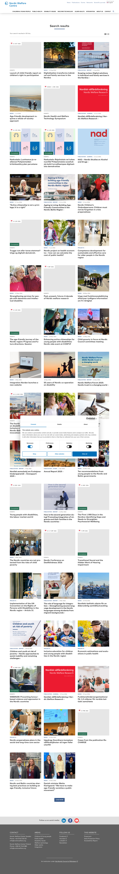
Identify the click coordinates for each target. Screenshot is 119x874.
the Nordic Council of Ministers (65, 861)
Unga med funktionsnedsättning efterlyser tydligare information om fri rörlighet (93, 298)
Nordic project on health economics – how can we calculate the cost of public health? (59, 252)
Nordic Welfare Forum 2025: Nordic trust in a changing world (93, 383)
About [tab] (86, 424)
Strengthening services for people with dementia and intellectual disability (24, 298)
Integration (90, 11)
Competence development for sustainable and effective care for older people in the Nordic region (92, 254)
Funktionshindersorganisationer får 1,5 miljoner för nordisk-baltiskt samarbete (93, 699)
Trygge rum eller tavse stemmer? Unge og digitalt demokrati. (25, 251)
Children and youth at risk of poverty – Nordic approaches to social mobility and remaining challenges (24, 654)
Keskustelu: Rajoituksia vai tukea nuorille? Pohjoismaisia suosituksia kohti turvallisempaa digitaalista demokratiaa (59, 163)
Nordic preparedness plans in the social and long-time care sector (25, 741)
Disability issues (50, 11)
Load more (59, 799)
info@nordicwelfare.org (18, 841)
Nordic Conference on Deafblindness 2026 (54, 561)
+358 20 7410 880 (21, 846)
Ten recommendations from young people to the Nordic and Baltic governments (92, 473)
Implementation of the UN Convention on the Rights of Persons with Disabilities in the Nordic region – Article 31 (24, 607)
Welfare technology (65, 11)
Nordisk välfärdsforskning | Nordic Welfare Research (93, 117)
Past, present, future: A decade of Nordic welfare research (58, 297)
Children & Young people (43, 836)
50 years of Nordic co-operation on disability (58, 383)
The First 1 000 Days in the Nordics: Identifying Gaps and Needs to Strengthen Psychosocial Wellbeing (91, 518)
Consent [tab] (33, 424)
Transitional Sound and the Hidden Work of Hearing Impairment (90, 562)
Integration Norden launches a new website (24, 383)
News (69, 2)
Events (83, 2)
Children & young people (21, 11)
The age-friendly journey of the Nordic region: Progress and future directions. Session (24, 341)
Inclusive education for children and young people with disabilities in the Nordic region (58, 653)
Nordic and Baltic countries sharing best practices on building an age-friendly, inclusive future (25, 785)
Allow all (84, 454)
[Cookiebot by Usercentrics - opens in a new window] (89, 418)
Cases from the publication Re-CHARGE (92, 741)
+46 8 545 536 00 (21, 838)
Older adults (80, 11)
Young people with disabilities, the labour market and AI (24, 515)
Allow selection (59, 454)
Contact (108, 11)
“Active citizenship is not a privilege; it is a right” (25, 206)
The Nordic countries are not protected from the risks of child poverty (25, 562)
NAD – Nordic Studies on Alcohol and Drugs (93, 160)
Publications (76, 2)
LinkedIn (62, 841)
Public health (37, 11)
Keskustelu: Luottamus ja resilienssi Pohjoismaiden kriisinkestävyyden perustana (23, 161)
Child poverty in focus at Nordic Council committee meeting (92, 340)
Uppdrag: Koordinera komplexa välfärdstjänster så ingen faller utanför (58, 742)
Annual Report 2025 (53, 471)
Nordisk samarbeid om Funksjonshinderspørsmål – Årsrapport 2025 (25, 473)
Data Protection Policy (92, 838)
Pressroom (87, 836)
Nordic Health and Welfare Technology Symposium (56, 117)
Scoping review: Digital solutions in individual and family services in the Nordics (93, 75)
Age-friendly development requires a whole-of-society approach (23, 118)
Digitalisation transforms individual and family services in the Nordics (59, 75)
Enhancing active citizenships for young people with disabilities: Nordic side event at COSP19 (59, 341)
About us (100, 11)
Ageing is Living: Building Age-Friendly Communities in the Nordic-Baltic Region (57, 207)
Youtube (62, 838)
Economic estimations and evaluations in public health (93, 652)
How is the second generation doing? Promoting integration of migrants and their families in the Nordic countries (59, 518)
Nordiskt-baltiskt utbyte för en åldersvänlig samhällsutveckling (93, 604)
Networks (90, 2)
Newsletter (63, 843)
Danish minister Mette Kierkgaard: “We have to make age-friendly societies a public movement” (58, 786)
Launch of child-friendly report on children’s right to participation (25, 74)
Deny (34, 454)
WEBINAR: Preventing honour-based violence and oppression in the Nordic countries (25, 699)
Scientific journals (99, 2)
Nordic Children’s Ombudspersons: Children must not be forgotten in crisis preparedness (92, 208)
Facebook (62, 836)
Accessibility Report (91, 841)
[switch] (49, 446)
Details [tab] (59, 424)
